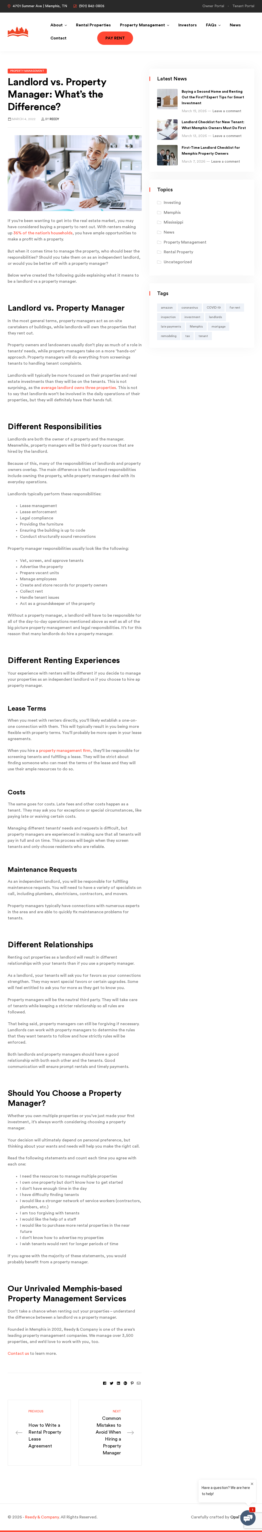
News (235, 25)
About (56, 25)
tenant (203, 336)
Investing (172, 203)
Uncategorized (178, 262)
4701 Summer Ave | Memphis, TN (40, 6)
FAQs (211, 25)
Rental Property (178, 252)
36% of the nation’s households (42, 233)
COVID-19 (214, 307)
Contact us (18, 1353)
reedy (54, 119)
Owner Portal (213, 6)
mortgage (218, 326)
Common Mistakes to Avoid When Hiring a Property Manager (108, 1432)
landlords (215, 317)
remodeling (169, 336)
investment (192, 317)
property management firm (65, 751)
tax (187, 336)
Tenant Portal (243, 6)
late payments (171, 326)
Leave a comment (226, 111)
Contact (58, 38)
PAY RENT (115, 38)
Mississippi (173, 222)
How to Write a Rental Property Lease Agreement (44, 1429)
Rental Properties (93, 25)
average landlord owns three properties (78, 388)
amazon (167, 307)
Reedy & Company (42, 1517)
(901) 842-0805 (91, 6)
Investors (187, 25)
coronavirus (189, 307)
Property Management (142, 25)
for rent (235, 307)
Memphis (172, 213)
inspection (168, 317)
